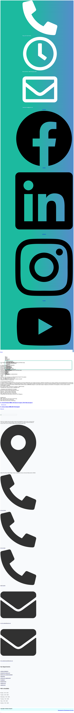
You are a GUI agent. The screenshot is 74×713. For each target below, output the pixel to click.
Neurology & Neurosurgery (11, 363)
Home (6, 357)
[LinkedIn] (4, 663)
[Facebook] (2, 663)
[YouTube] (7, 663)
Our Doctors (7, 359)
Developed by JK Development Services (66, 710)
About (6, 358)
